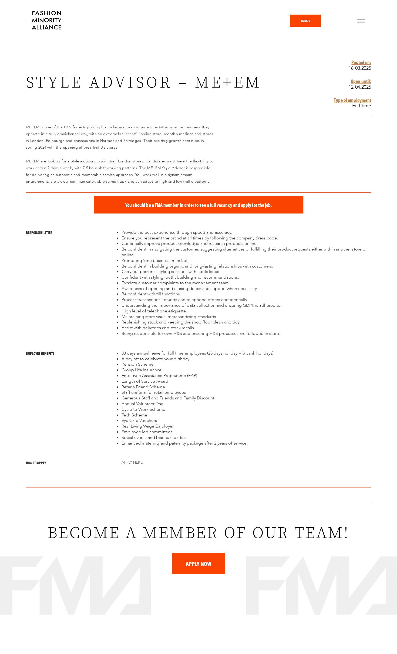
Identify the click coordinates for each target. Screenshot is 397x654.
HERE (137, 462)
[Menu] (361, 20)
